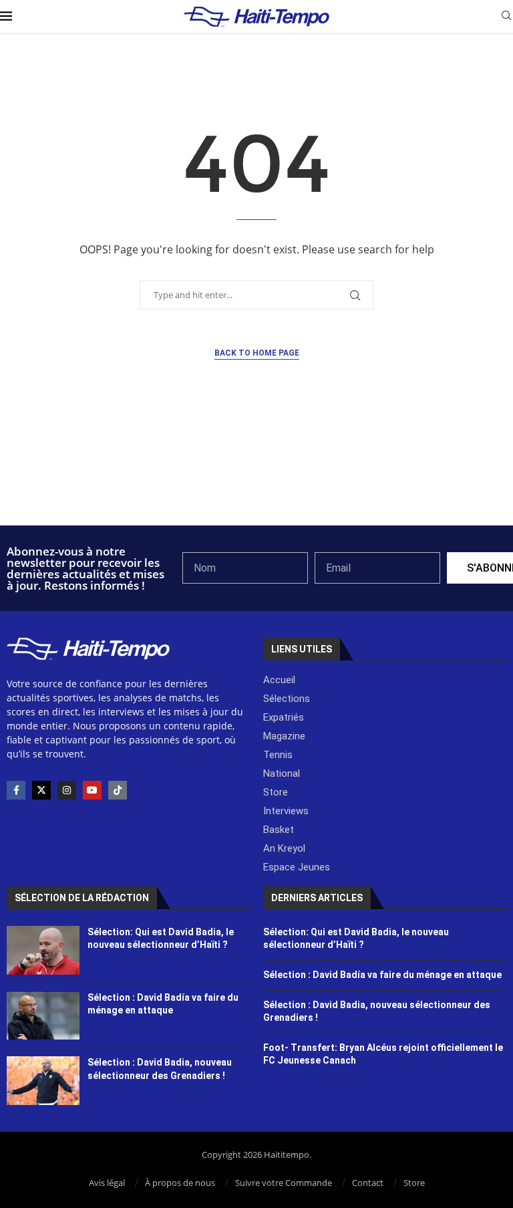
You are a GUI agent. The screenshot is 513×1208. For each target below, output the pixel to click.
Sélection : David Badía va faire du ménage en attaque (382, 974)
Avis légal (107, 1183)
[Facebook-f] (16, 790)
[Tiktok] (117, 790)
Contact (367, 1183)
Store (414, 1183)
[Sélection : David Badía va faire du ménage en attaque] (43, 1015)
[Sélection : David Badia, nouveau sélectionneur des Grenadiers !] (43, 1080)
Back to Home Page (256, 353)
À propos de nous (180, 1183)
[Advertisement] (256, 489)
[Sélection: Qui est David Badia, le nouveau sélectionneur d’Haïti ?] (43, 950)
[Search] (506, 17)
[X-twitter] (41, 790)
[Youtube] (92, 790)
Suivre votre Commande (283, 1183)
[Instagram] (66, 790)
